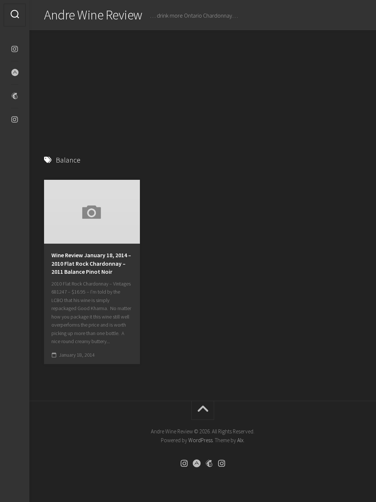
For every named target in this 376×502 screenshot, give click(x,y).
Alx (240, 440)
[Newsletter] (14, 96)
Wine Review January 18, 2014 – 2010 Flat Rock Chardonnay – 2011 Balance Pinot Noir (91, 263)
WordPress (200, 440)
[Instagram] (14, 49)
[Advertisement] (202, 85)
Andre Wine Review (93, 15)
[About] (14, 72)
